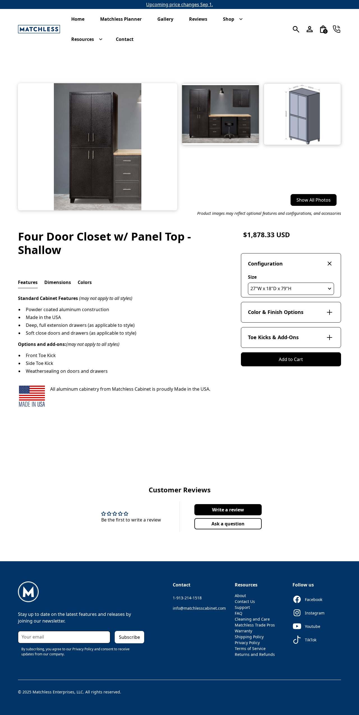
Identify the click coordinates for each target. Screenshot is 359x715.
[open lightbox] (97, 146)
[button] (81, 19)
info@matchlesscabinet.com (199, 608)
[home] (39, 29)
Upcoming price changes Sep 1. (179, 4)
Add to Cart (291, 359)
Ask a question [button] (228, 524)
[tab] (28, 282)
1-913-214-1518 (187, 597)
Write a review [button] (228, 510)
